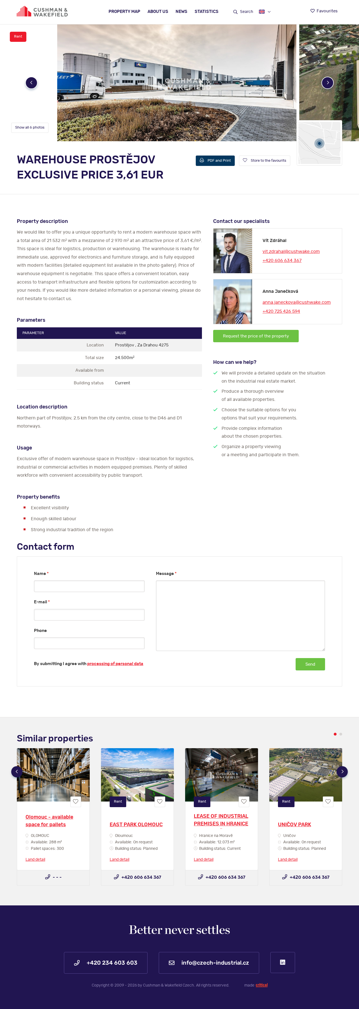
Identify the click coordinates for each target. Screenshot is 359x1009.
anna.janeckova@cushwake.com (297, 302)
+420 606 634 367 (282, 260)
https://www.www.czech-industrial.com (42, 11)
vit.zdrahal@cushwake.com (291, 251)
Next (327, 83)
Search (246, 12)
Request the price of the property (256, 336)
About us (158, 12)
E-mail (42, 602)
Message (166, 574)
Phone (40, 631)
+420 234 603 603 (111, 963)
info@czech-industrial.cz (214, 963)
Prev (31, 83)
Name (41, 574)
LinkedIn (282, 962)
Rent (18, 36)
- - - (57, 877)
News (181, 12)
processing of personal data (115, 664)
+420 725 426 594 (281, 311)
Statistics (206, 12)
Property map (124, 12)
